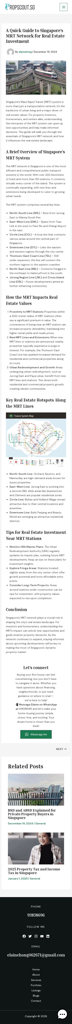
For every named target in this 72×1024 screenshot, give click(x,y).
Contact (36, 1000)
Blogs (36, 995)
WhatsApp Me (38, 734)
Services (36, 980)
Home (36, 969)
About (36, 974)
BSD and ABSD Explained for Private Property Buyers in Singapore (32, 814)
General (40, 823)
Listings (36, 990)
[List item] (24, 936)
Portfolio (36, 985)
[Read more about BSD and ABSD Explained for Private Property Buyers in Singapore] (36, 789)
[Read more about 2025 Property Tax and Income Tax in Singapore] (36, 848)
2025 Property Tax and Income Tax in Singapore (34, 871)
